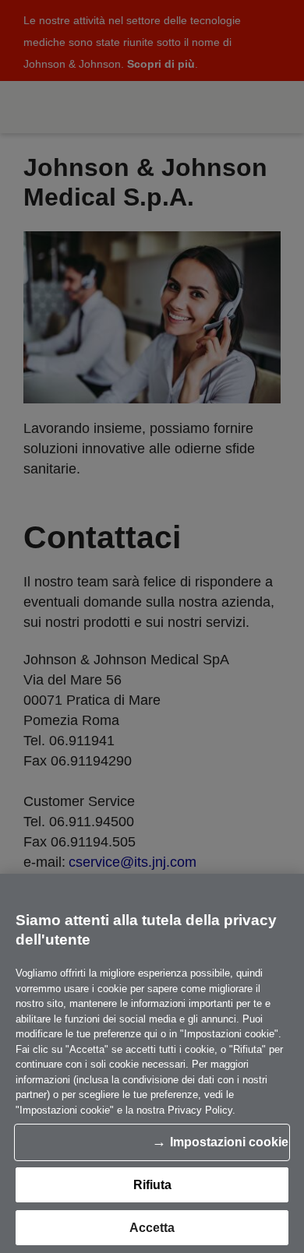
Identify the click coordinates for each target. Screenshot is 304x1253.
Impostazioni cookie (229, 1142)
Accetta (152, 1227)
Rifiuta (152, 1184)
